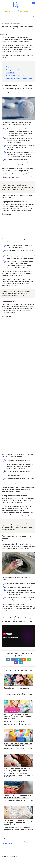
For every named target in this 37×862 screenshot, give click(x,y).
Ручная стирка (10, 72)
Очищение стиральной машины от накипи (19, 78)
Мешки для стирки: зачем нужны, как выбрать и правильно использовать (18, 823)
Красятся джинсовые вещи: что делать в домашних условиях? (17, 796)
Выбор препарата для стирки (15, 75)
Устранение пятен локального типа (17, 67)
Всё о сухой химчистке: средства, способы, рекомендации (18, 744)
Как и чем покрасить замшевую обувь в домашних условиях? (17, 770)
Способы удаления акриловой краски (16, 689)
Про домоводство (16, 10)
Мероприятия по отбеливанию (15, 70)
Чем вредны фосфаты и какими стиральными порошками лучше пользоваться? (17, 717)
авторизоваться (7, 844)
